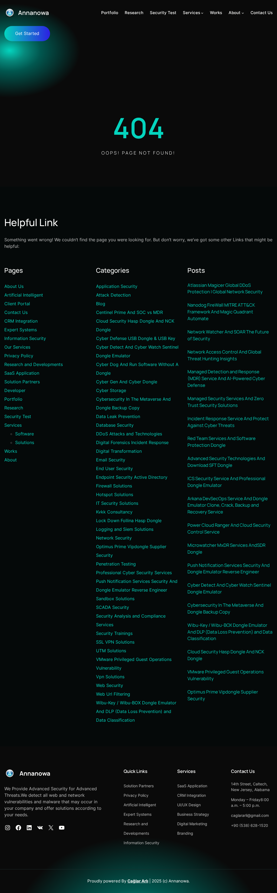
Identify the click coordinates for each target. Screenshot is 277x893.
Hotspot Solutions (114, 494)
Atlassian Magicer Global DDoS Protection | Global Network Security (225, 288)
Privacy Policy (18, 355)
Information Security (25, 338)
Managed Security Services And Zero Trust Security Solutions (225, 401)
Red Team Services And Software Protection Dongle (221, 441)
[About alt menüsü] (243, 13)
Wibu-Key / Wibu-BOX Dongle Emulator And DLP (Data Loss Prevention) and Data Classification (136, 711)
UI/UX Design (189, 804)
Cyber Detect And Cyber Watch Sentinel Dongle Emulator (229, 588)
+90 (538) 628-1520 (249, 825)
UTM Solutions (111, 650)
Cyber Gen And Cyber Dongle (126, 381)
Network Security (114, 538)
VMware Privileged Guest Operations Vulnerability (225, 675)
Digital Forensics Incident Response (132, 442)
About (10, 459)
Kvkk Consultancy (114, 512)
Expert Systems (20, 329)
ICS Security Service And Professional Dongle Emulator (226, 481)
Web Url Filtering (113, 694)
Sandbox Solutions (115, 598)
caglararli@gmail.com (250, 815)
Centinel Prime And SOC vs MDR (129, 312)
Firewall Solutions (114, 486)
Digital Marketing (192, 823)
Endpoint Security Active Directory (131, 477)
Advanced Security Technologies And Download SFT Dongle (226, 461)
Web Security (109, 685)
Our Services (17, 347)
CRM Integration (21, 321)
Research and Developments (33, 364)
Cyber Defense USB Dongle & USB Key (135, 338)
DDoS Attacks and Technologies (129, 433)
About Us (14, 286)
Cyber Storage (111, 390)
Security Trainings (114, 633)
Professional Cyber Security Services (134, 572)
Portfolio (13, 399)
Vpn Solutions (110, 676)
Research (13, 407)
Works (10, 451)
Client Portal (17, 303)
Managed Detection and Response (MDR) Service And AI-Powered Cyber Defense (226, 378)
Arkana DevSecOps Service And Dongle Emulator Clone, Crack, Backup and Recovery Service (227, 505)
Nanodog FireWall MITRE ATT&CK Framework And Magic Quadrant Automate (221, 312)
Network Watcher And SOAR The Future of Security (228, 335)
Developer (14, 390)
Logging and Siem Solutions (124, 529)
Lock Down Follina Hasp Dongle (128, 520)
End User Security (114, 468)
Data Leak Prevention (118, 416)
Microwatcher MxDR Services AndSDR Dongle (226, 548)
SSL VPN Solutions (115, 642)
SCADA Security (112, 607)
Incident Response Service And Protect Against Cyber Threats (228, 421)
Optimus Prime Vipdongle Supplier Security (222, 695)
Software (24, 433)
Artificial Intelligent (23, 295)
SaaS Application (21, 373)
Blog (100, 303)
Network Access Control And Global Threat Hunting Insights (224, 355)
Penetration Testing (116, 564)
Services (13, 425)
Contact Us (16, 312)
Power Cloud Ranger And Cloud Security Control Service (229, 528)
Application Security (116, 286)
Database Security (115, 425)
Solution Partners (22, 381)
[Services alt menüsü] (202, 13)
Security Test (17, 416)
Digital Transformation (119, 451)
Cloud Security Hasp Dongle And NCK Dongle (225, 654)
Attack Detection (113, 295)
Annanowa (33, 12)
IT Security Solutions (117, 503)
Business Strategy (193, 814)
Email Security (110, 459)
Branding (185, 833)
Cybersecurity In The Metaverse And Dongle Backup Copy (225, 608)
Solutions (24, 442)
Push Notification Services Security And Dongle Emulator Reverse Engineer (228, 568)
